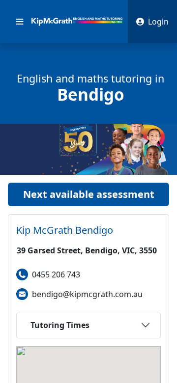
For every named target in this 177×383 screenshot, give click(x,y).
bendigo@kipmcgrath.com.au (87, 294)
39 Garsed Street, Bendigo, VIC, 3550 (87, 250)
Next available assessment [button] (88, 194)
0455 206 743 (56, 274)
